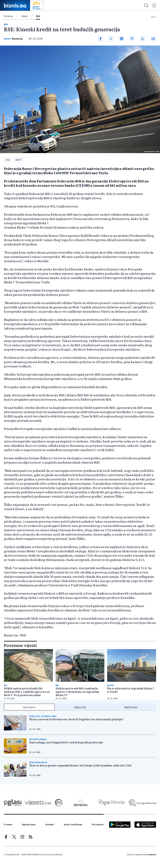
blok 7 (19, 160)
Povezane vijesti (20, 645)
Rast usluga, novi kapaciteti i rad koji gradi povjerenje (66, 742)
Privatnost (97, 825)
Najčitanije (131, 707)
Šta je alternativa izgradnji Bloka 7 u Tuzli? (130, 690)
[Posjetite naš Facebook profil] (6, 837)
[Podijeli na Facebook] (100, 39)
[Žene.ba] (80, 802)
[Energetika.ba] (142, 802)
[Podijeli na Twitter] (111, 39)
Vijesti (24, 16)
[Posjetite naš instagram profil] (22, 837)
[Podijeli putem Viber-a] (132, 39)
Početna (8, 16)
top (8, 160)
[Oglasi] (12, 802)
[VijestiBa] (38, 802)
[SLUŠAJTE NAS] (58, 802)
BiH (38, 16)
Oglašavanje (29, 825)
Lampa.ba (151, 855)
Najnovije (80, 707)
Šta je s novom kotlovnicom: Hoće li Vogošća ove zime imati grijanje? (76, 719)
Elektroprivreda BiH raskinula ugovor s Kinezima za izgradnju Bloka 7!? (77, 692)
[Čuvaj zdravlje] (111, 802)
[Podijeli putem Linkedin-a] (121, 39)
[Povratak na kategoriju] (153, 17)
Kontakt (49, 825)
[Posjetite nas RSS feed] (30, 837)
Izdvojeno (29, 707)
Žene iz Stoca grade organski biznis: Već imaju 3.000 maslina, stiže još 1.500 (80, 765)
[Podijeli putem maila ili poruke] (153, 39)
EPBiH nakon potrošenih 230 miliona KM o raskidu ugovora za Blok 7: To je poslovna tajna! (27, 692)
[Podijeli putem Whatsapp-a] (143, 39)
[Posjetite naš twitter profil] (14, 837)
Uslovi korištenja (73, 825)
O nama (8, 825)
